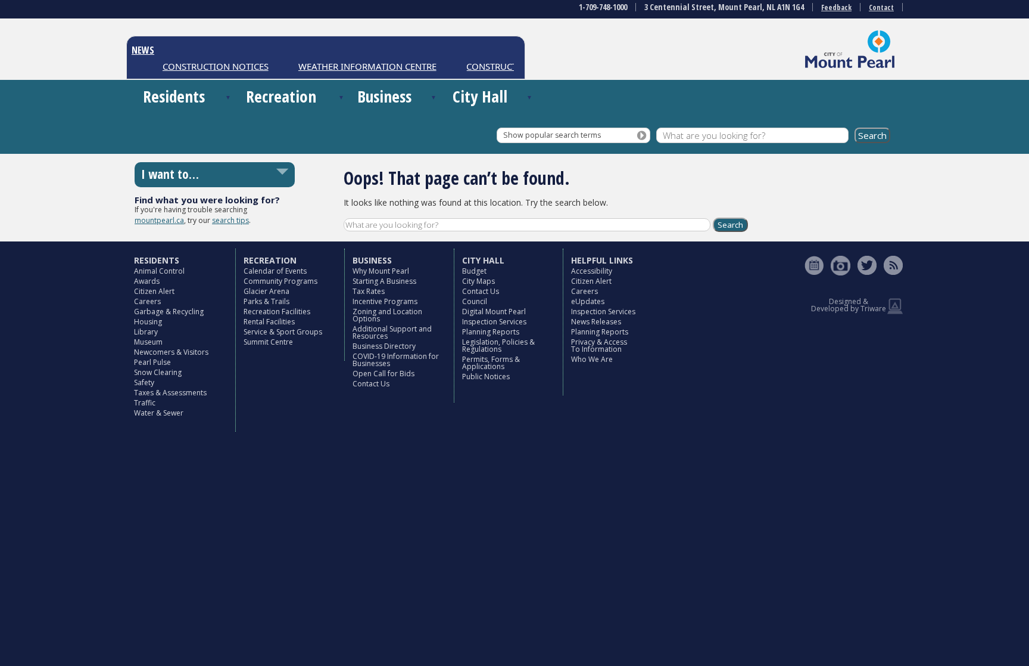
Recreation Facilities (277, 311)
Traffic (144, 403)
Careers (147, 301)
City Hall (480, 96)
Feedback (836, 7)
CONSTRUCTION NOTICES (208, 66)
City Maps (478, 281)
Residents (174, 96)
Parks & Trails (266, 301)
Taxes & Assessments (170, 393)
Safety (144, 382)
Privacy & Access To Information (599, 345)
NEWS (143, 50)
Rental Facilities (269, 322)
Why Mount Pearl (381, 271)
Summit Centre (268, 342)
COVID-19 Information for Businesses (396, 359)
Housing (148, 322)
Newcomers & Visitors (171, 352)
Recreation (281, 96)
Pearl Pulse (152, 362)
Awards (147, 281)
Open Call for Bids (383, 373)
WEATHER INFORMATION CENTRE (360, 66)
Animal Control (159, 271)
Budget (474, 271)
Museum (148, 342)
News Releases (596, 322)
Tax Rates (369, 291)
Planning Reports (490, 332)
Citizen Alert (154, 291)
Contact (881, 7)
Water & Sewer (158, 413)
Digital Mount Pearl (494, 311)
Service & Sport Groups (283, 332)
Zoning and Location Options (387, 315)
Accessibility (591, 271)
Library (146, 332)
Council (474, 301)
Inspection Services (494, 322)
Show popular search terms (552, 135)
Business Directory (384, 346)
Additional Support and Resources (392, 332)
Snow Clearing (158, 372)
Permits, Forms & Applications (491, 362)
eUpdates (587, 301)
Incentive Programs (385, 301)
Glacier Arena (266, 291)
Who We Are (592, 359)
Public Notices (486, 376)
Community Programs (280, 281)
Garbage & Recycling (169, 311)
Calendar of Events (275, 271)
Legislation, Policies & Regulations (498, 345)
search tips (230, 220)
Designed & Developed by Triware (848, 305)
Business (384, 96)
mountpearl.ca (159, 220)
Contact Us (371, 384)
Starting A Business (384, 281)
